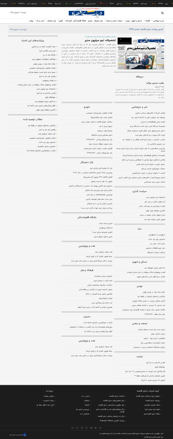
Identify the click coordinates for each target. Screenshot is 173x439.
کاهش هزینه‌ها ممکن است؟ (102, 232)
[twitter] (96, 428)
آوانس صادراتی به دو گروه (155, 362)
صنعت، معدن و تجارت (113, 21)
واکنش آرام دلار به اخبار (47, 76)
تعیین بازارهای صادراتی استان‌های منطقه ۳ (149, 376)
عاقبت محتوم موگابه (155, 83)
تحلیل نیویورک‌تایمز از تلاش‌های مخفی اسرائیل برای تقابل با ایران (141, 177)
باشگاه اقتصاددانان (79, 21)
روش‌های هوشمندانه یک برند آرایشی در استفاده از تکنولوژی (91, 327)
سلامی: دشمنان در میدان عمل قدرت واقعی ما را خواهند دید (143, 139)
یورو (162, 4)
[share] (82, 428)
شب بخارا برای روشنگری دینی (102, 303)
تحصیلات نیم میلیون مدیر (100, 40)
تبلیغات (86, 400)
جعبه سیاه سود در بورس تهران (154, 292)
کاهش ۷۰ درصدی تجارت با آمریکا (153, 380)
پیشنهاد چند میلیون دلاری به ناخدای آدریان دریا (148, 117)
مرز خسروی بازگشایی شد (156, 144)
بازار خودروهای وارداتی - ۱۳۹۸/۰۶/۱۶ (99, 139)
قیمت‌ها (68, 21)
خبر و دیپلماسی (158, 21)
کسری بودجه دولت (105, 223)
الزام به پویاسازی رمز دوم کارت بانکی (152, 206)
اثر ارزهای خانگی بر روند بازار (155, 202)
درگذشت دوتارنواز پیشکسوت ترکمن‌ (99, 285)
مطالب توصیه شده (32, 119)
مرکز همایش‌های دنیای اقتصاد (113, 400)
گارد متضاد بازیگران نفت (103, 252)
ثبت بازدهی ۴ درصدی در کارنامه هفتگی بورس (148, 305)
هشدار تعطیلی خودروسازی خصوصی (99, 113)
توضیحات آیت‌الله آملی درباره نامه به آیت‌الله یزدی (147, 126)
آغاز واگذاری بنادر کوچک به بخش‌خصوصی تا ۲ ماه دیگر (145, 371)
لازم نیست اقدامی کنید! (47, 51)
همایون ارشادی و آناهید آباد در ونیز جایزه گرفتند (94, 307)
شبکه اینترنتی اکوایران (152, 405)
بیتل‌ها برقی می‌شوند (104, 131)
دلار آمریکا (54, 4)
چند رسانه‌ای (51, 21)
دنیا (139, 229)
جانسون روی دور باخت (156, 239)
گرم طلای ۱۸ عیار (28, 4)
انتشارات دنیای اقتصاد (116, 396)
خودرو (90, 21)
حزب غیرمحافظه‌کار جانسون (155, 248)
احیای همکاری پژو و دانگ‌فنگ (101, 135)
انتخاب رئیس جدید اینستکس (154, 182)
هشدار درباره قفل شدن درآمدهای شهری (151, 277)
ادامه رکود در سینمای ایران (103, 280)
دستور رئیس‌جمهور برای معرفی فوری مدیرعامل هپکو (146, 131)
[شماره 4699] (141, 52)
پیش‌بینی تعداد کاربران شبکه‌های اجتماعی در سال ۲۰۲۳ (92, 172)
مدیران (86, 316)
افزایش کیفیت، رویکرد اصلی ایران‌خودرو (98, 148)
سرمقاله (139, 77)
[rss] (86, 428)
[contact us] (77, 428)
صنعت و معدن (139, 323)
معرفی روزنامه (49, 396)
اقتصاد (147, 21)
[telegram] (91, 428)
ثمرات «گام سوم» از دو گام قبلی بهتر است (150, 135)
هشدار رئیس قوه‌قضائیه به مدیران (153, 122)
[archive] (73, 428)
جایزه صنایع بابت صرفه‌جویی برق (153, 343)
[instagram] (100, 428)
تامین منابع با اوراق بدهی (103, 237)
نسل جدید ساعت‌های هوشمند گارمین (99, 199)
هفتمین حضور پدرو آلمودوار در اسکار (99, 294)
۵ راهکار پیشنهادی (105, 228)
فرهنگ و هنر (86, 270)
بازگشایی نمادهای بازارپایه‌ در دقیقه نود (151, 296)
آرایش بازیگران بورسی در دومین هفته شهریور (148, 301)
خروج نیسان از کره (105, 126)
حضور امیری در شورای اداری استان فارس (150, 164)
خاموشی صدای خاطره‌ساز (103, 276)
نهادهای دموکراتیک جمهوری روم (43, 59)
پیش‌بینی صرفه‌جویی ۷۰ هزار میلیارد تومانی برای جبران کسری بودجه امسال (140, 149)
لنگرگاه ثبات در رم (49, 55)
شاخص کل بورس (86, 4)
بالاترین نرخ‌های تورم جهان (155, 210)
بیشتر (31, 21)
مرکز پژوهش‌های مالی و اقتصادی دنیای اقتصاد (110, 410)
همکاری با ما (84, 414)
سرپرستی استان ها (82, 409)
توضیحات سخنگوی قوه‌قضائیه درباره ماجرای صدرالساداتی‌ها (144, 155)
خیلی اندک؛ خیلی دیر (157, 243)
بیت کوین (115, 4)
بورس (127, 21)
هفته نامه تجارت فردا (152, 409)
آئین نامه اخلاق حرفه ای (45, 405)
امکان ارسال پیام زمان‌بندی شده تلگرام (98, 190)
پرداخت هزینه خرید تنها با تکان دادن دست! (96, 208)
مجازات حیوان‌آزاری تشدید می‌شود (153, 169)
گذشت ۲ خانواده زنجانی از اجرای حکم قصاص (148, 173)
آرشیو (61, 21)
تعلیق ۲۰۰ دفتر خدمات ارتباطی (101, 181)
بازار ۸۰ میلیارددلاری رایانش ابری (101, 168)
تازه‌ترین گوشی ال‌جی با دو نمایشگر (99, 203)
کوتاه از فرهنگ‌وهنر (105, 298)
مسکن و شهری (136, 21)
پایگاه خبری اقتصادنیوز (152, 414)
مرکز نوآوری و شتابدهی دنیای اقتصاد (111, 405)
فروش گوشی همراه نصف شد (154, 219)
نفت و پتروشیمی (87, 246)
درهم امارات (139, 4)
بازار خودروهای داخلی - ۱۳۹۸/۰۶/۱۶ (99, 153)
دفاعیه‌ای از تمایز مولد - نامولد (154, 338)
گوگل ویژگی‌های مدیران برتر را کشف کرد (98, 331)
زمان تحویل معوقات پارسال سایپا (100, 144)
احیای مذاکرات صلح (158, 334)
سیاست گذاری (140, 191)
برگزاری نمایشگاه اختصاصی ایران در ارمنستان (149, 347)
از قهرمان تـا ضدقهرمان (157, 235)
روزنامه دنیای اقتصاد (152, 400)
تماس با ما (85, 396)
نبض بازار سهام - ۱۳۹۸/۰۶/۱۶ (154, 314)
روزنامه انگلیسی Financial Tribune (112, 421)
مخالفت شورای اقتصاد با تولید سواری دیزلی (96, 122)
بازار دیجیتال (98, 21)
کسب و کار (40, 21)
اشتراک (87, 405)
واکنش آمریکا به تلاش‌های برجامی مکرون (150, 113)
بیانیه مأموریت (48, 400)
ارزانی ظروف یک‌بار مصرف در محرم (152, 215)
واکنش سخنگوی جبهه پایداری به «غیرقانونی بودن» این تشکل (143, 160)
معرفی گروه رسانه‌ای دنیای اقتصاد (148, 396)
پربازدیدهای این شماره (33, 40)
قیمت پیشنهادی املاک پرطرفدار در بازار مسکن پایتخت (146, 272)
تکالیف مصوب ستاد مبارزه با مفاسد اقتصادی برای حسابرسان (143, 310)
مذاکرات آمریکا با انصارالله (156, 252)
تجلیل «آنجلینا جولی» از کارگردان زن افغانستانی (95, 289)
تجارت (140, 356)
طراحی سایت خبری (18, 435)
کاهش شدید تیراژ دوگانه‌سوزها (101, 117)
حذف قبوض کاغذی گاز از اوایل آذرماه (99, 256)
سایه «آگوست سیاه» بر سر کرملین (43, 46)
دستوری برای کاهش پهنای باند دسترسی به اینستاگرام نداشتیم (90, 186)
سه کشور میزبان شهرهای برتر (155, 268)
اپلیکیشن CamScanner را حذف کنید (99, 195)
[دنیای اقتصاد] (86, 13)
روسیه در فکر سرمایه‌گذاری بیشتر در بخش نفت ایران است (91, 261)
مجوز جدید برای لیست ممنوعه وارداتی (151, 329)
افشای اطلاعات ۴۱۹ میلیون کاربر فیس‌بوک (97, 177)
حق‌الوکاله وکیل (160, 367)
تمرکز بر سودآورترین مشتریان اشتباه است (97, 322)
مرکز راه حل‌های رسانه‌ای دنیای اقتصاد (111, 416)
